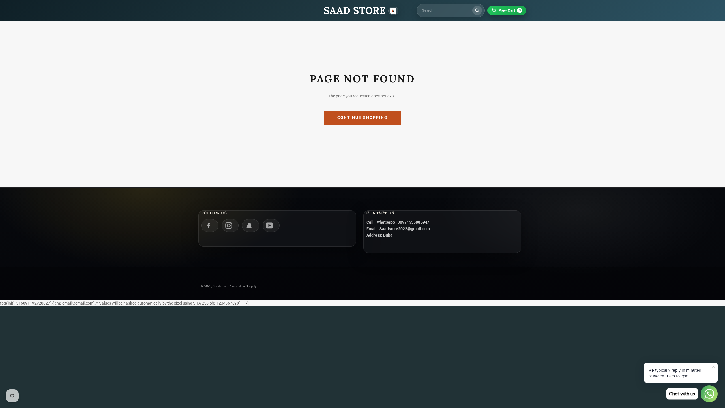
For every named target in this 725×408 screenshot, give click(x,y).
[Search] (477, 10)
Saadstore (220, 286)
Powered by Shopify (242, 286)
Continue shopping (362, 117)
